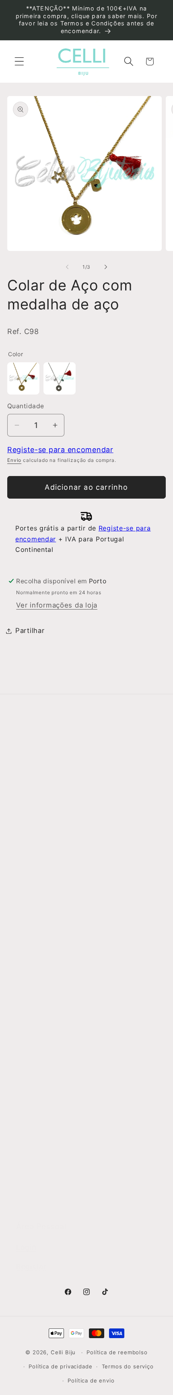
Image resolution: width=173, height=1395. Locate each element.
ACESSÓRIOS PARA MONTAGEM (71, 1159)
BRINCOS (32, 1054)
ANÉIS (26, 1033)
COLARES (32, 1075)
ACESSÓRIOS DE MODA (56, 1138)
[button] (19, 61)
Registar (31, 1266)
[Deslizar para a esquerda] (67, 267)
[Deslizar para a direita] (106, 267)
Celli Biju (63, 1352)
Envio (14, 460)
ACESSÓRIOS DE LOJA (55, 1180)
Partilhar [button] (29, 630)
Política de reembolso (117, 1352)
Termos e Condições (51, 869)
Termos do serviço (128, 1366)
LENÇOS (30, 1117)
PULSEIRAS (35, 1096)
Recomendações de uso (57, 889)
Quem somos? (41, 766)
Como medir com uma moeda (66, 952)
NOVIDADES (36, 1012)
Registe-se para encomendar (60, 449)
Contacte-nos (40, 787)
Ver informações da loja (56, 605)
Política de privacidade (60, 1366)
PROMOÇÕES (39, 1201)
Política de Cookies (49, 931)
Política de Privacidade (55, 910)
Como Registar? (43, 848)
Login (26, 1247)
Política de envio (91, 1380)
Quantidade (25, 406)
